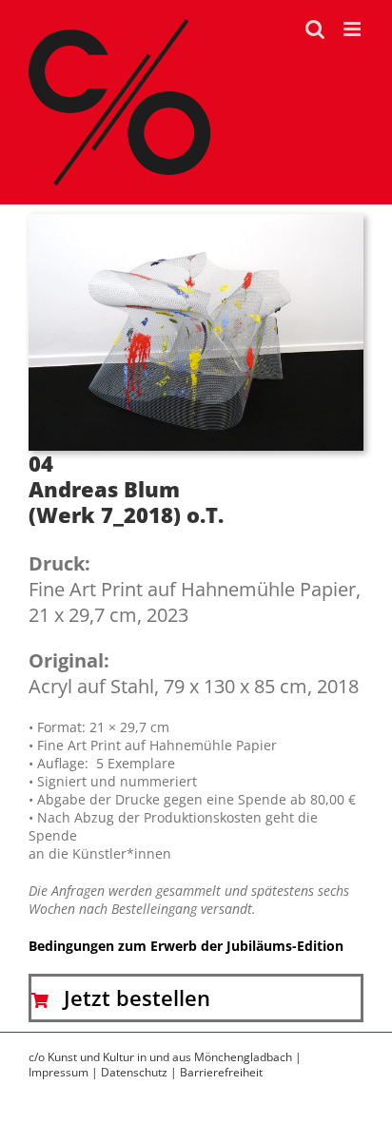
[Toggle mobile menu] (353, 29)
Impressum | (65, 1072)
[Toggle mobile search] (314, 29)
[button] (196, 997)
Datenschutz (134, 1072)
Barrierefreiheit (221, 1072)
